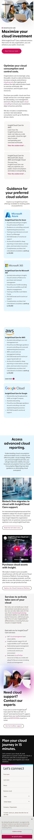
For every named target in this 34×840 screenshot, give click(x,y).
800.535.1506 (14, 718)
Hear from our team (11, 51)
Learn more (9, 379)
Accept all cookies (17, 836)
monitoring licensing (19, 613)
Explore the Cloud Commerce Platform (17, 588)
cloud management (16, 636)
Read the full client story (12, 528)
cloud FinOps (18, 655)
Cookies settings (17, 831)
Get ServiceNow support (13, 726)
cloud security (9, 82)
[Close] (32, 819)
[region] (17, 828)
